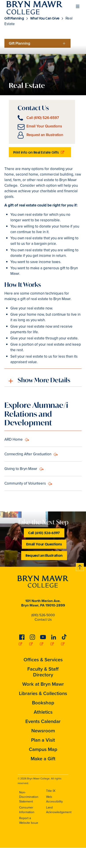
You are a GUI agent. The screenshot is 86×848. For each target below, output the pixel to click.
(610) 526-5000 (43, 615)
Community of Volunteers (25, 483)
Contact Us (43, 619)
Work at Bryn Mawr (43, 684)
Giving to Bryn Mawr (20, 469)
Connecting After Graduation (27, 454)
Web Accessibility (54, 799)
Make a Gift (43, 758)
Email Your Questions (44, 126)
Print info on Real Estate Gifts (36, 152)
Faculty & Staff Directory (43, 671)
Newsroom (43, 730)
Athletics (43, 712)
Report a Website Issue (28, 820)
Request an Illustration (44, 135)
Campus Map (43, 749)
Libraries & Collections (43, 693)
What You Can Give (45, 18)
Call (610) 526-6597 (42, 118)
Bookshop (43, 702)
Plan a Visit (43, 740)
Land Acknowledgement (58, 809)
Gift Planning (14, 18)
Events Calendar (43, 721)
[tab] (43, 377)
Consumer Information (26, 809)
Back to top (80, 566)
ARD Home (13, 439)
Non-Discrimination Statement (28, 797)
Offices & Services (43, 659)
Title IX (50, 791)
